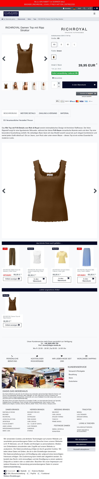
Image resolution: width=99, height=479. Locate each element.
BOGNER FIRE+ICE (33, 412)
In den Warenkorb (79, 85)
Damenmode (21, 19)
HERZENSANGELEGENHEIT (11, 428)
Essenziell (11, 471)
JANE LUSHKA (7, 426)
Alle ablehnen (81, 444)
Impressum (54, 462)
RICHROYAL (37, 4)
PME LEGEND (31, 419)
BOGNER (28, 4)
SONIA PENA (56, 431)
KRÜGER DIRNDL (82, 416)
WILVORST (55, 412)
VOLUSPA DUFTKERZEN (84, 427)
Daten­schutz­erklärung (12, 467)
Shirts (29, 19)
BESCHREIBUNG (10, 113)
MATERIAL (64, 113)
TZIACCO (55, 419)
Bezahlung (73, 374)
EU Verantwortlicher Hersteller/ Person (18, 120)
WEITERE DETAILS (27, 113)
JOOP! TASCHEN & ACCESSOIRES (83, 430)
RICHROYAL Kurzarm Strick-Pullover (61, 270)
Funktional (45, 473)
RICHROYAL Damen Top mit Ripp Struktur (11, 317)
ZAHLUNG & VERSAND (48, 113)
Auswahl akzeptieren (81, 449)
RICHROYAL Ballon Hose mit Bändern (11, 270)
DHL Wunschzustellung (16, 473)
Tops (34, 19)
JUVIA (46, 4)
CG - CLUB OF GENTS (34, 423)
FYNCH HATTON (56, 4)
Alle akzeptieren (81, 439)
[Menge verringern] (58, 86)
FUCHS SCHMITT (8, 423)
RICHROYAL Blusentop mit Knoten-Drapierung (36, 271)
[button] (86, 94)
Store (71, 378)
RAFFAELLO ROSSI (9, 412)
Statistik (23, 471)
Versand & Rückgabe (77, 371)
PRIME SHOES (56, 421)
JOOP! (29, 414)
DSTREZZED (70, 4)
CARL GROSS (31, 421)
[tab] (10, 113)
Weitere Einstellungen (12, 476)
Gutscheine (73, 381)
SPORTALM (6, 421)
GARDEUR (30, 428)
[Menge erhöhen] (58, 83)
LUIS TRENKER (32, 426)
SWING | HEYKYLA (58, 429)
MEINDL (79, 412)
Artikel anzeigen (11, 279)
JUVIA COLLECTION (9, 419)
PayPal (33, 473)
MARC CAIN (6, 430)
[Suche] (84, 8)
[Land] (74, 8)
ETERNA (30, 430)
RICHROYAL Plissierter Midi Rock (85, 270)
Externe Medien (38, 471)
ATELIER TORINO (57, 416)
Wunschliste (58, 78)
